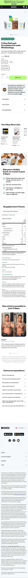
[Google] (19, 434)
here (19, 501)
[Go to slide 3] (12, 353)
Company (3, 461)
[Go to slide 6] (15, 353)
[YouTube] (18, 440)
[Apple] (8, 434)
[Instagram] (9, 440)
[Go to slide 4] (13, 353)
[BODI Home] (14, 7)
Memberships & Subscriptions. (20, 494)
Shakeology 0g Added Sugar (16, 138)
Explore (3, 452)
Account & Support (6, 457)
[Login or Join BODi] (26, 7)
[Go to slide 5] (14, 353)
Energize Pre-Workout (4, 138)
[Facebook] (14, 440)
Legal (2, 465)
